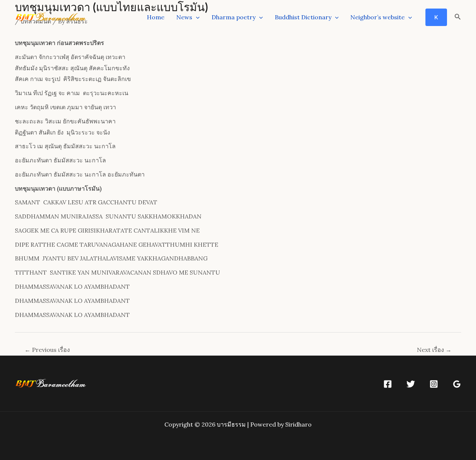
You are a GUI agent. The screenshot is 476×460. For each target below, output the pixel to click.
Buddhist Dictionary (303, 17)
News (184, 17)
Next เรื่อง (434, 350)
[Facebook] (387, 384)
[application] (196, 17)
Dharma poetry (233, 17)
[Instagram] (434, 384)
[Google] (457, 384)
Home (155, 17)
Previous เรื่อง (47, 350)
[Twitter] (410, 384)
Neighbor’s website (377, 17)
